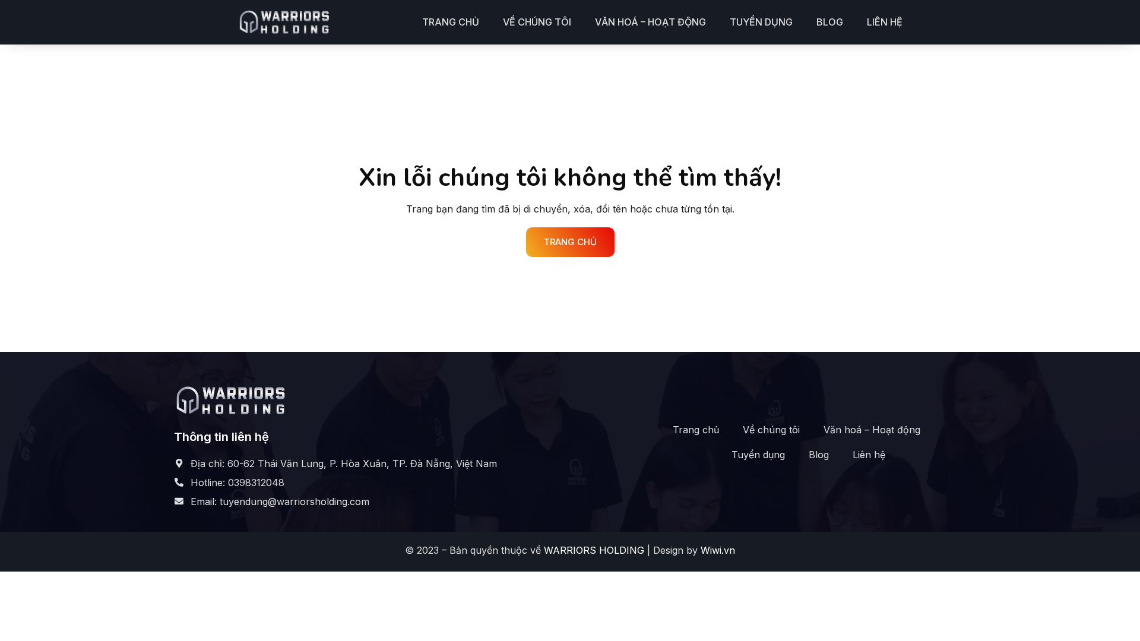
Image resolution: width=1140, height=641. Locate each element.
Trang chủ (450, 22)
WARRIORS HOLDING (594, 550)
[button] (570, 242)
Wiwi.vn (718, 550)
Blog (829, 22)
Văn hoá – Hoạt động (650, 22)
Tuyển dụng (761, 22)
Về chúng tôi (537, 22)
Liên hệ (884, 22)
